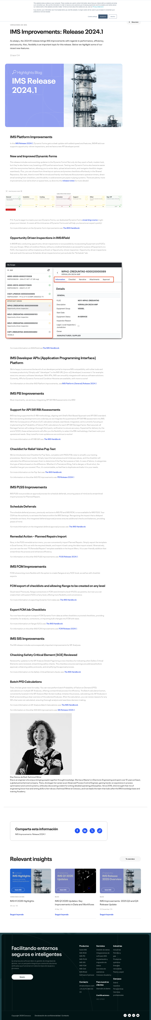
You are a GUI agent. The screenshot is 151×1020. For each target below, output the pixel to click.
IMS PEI (82, 955)
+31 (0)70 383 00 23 (86, 990)
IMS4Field (83, 971)
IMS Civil (82, 968)
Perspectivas (118, 988)
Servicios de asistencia (101, 970)
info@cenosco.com (87, 985)
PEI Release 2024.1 (65, 477)
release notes (68, 180)
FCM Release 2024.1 (68, 628)
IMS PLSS (83, 959)
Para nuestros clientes (102, 983)
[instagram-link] (133, 1015)
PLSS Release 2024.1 (68, 556)
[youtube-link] (137, 1015)
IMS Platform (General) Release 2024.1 (79, 383)
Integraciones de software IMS (102, 954)
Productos (84, 945)
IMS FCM (82, 965)
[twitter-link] (92, 832)
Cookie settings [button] (92, 16)
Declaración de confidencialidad (48, 1015)
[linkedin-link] (85, 832)
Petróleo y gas (117, 954)
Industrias (117, 945)
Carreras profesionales (118, 993)
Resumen (134, 22)
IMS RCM (83, 952)
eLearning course (90, 219)
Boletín (22, 977)
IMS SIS (82, 962)
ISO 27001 (100, 999)
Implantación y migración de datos (102, 962)
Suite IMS (83, 949)
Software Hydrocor (86, 974)
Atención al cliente (103, 988)
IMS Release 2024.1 (24, 143)
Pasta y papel (118, 971)
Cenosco (117, 978)
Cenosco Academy (103, 974)
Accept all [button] (103, 16)
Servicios (100, 945)
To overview (130, 858)
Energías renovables (117, 967)
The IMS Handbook (71, 227)
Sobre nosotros (116, 984)
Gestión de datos (103, 949)
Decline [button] (113, 16)
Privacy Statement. (98, 7)
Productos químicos (117, 960)
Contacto (83, 981)
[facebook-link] (77, 832)
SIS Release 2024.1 (66, 709)
